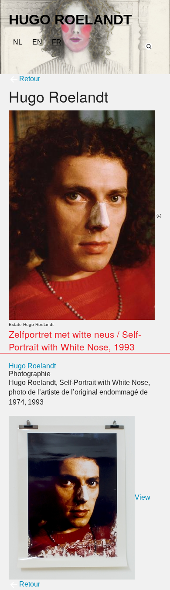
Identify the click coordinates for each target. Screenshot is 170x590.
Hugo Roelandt (32, 366)
